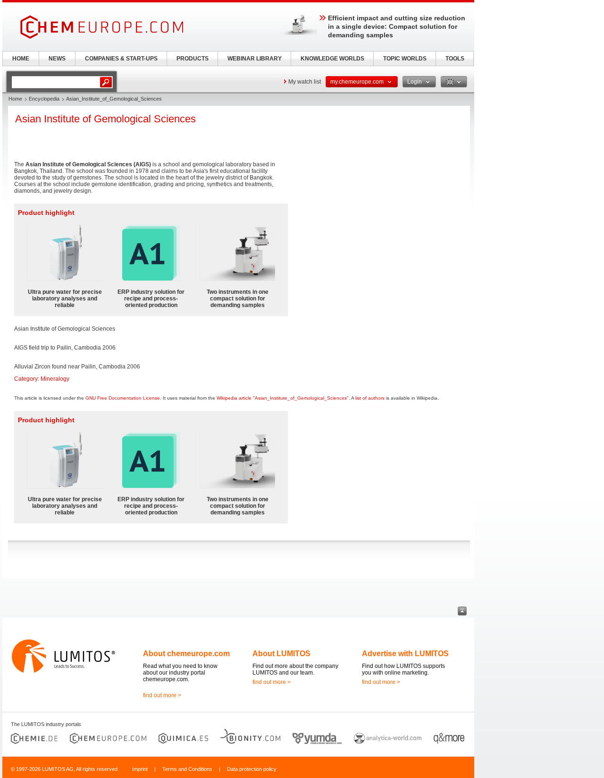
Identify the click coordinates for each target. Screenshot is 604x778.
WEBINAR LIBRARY (254, 58)
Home (15, 99)
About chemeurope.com (186, 654)
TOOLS (454, 58)
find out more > (162, 695)
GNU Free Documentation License (122, 398)
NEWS (57, 58)
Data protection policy (252, 769)
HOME (20, 58)
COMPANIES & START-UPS (121, 58)
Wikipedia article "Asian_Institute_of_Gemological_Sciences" (283, 398)
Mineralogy (55, 379)
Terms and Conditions (187, 769)
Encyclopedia (44, 99)
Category (26, 379)
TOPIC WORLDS (405, 58)
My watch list (304, 81)
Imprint (140, 769)
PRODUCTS (192, 58)
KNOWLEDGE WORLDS (332, 58)
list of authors (370, 398)
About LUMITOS (281, 654)
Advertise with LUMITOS (405, 654)
